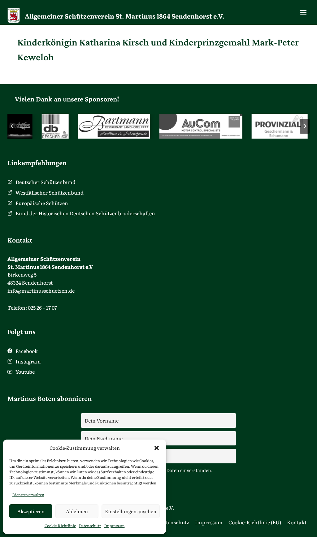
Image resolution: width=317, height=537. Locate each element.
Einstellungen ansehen (130, 511)
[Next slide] (305, 126)
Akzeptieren (31, 511)
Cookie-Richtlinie (60, 525)
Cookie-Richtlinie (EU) (254, 522)
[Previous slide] (12, 126)
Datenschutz (90, 525)
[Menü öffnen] (303, 12)
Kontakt (296, 522)
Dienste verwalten (28, 494)
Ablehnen (77, 511)
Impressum (114, 525)
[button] (157, 448)
